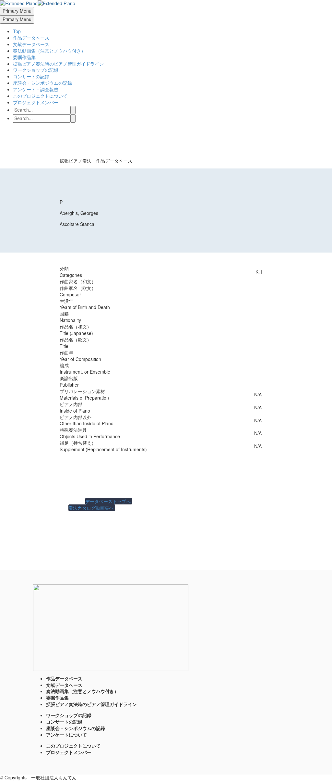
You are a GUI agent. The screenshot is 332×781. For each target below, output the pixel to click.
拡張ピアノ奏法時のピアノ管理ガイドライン (58, 63)
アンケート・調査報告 (35, 89)
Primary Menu (17, 10)
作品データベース (31, 37)
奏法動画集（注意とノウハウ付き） (49, 50)
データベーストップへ (108, 501)
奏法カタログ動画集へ (91, 507)
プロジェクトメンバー (35, 102)
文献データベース (31, 44)
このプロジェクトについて (40, 96)
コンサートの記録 (31, 76)
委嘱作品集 (24, 57)
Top (17, 31)
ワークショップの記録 (35, 70)
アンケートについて (66, 734)
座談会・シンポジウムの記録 (42, 83)
